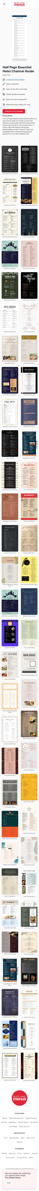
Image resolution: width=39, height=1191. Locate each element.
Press (20, 1153)
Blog (22, 1138)
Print (5, 1138)
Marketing (12, 1122)
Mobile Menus (23, 1122)
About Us (12, 1153)
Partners (27, 1153)
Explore (19, 1142)
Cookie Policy (14, 1177)
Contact (34, 1153)
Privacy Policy (22, 1157)
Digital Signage (31, 1118)
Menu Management (16, 1118)
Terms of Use (10, 1157)
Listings (4, 1122)
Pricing (4, 1153)
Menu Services (24, 1126)
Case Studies (14, 1138)
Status (31, 1157)
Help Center (30, 1138)
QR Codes (34, 1122)
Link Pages (13, 1126)
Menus (4, 1118)
